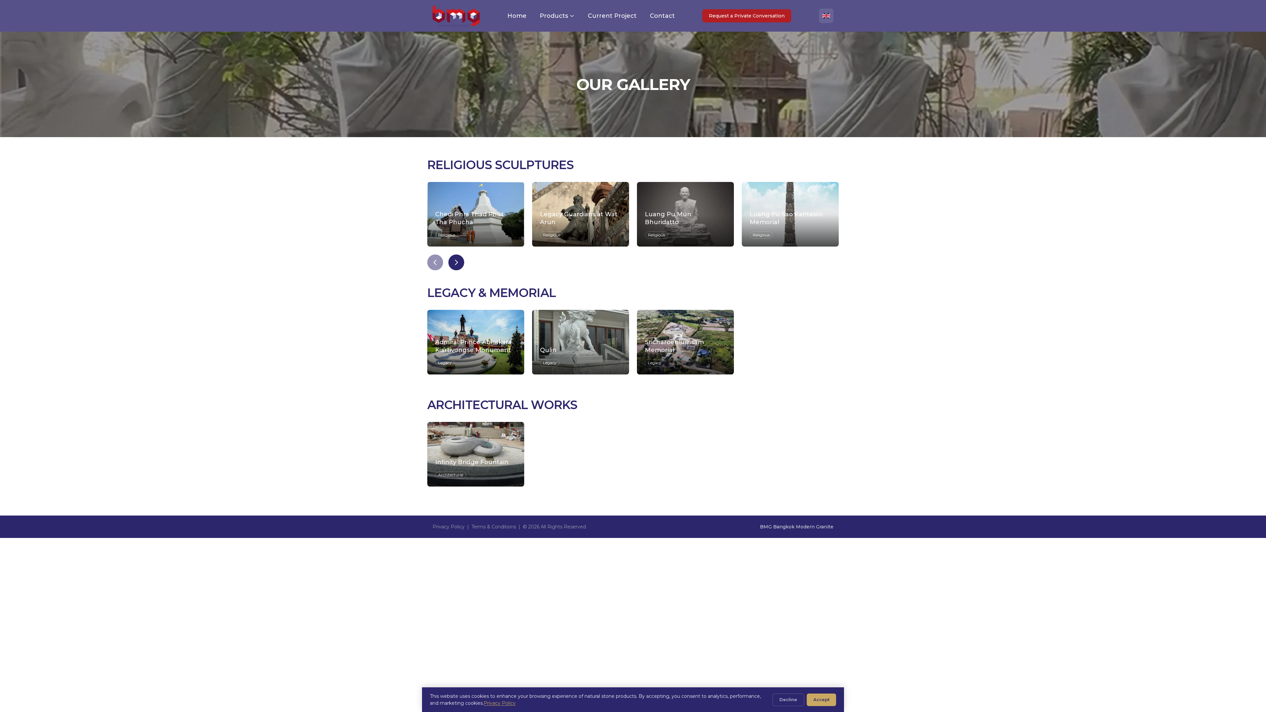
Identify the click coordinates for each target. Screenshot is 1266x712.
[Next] (456, 262)
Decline (788, 699)
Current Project (612, 15)
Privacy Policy (449, 527)
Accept (821, 699)
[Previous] (435, 262)
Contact (662, 15)
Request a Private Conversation (747, 16)
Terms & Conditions (493, 527)
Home (517, 15)
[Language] (826, 16)
